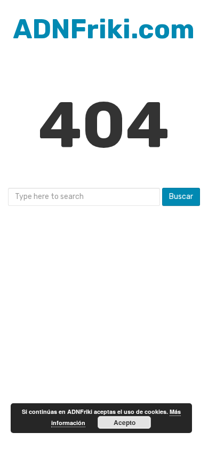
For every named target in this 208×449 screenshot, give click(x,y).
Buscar (181, 196)
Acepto (124, 422)
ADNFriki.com (104, 29)
